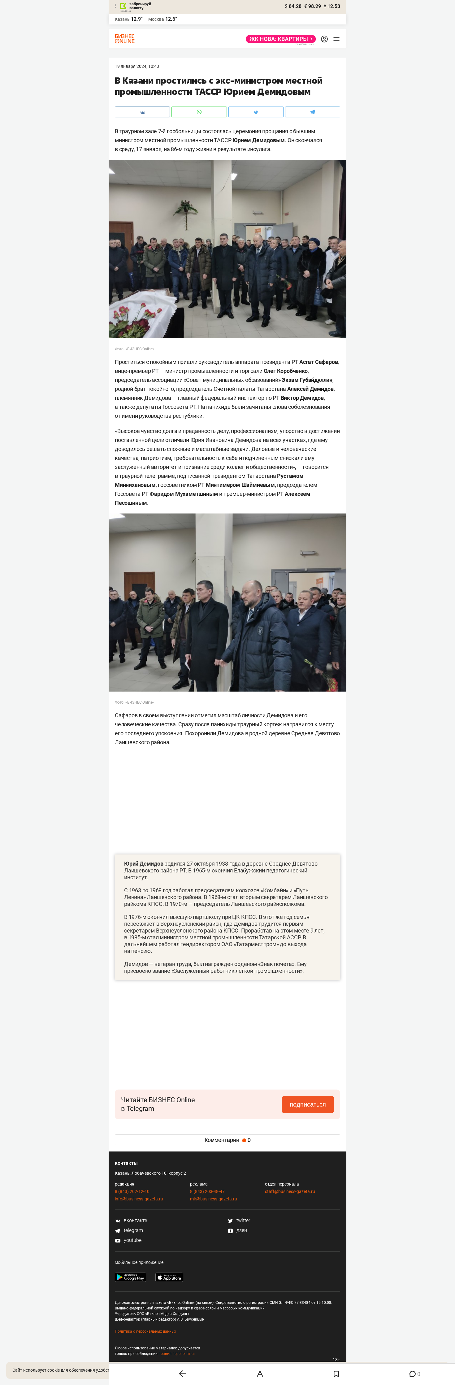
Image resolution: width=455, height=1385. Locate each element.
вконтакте (135, 1220)
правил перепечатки (176, 1354)
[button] (264, 992)
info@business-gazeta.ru (139, 1198)
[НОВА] (279, 39)
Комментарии (228, 1140)
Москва (156, 19)
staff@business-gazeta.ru (290, 1191)
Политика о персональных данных (145, 1331)
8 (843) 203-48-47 (207, 1191)
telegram (133, 1230)
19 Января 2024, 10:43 (137, 66)
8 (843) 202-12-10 (132, 1191)
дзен (241, 1230)
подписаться (308, 1104)
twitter (242, 1220)
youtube (132, 1240)
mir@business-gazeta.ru (213, 1198)
